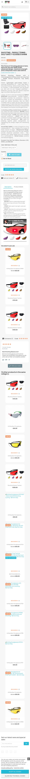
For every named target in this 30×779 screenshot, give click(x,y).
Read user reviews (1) (8, 178)
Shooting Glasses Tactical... (15, 298)
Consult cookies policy (7, 768)
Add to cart (14, 155)
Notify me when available (13, 169)
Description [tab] (8, 187)
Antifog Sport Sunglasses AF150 (15, 603)
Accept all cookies (15, 772)
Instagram (15, 752)
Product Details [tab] (18, 187)
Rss (7, 752)
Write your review (22, 178)
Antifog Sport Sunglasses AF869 (15, 268)
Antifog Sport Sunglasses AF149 (15, 544)
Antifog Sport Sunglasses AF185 (15, 633)
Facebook (2, 752)
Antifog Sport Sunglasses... (15, 426)
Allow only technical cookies (15, 776)
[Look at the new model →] (8, 72)
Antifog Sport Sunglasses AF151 (15, 662)
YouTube (11, 752)
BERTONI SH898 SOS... (15, 574)
